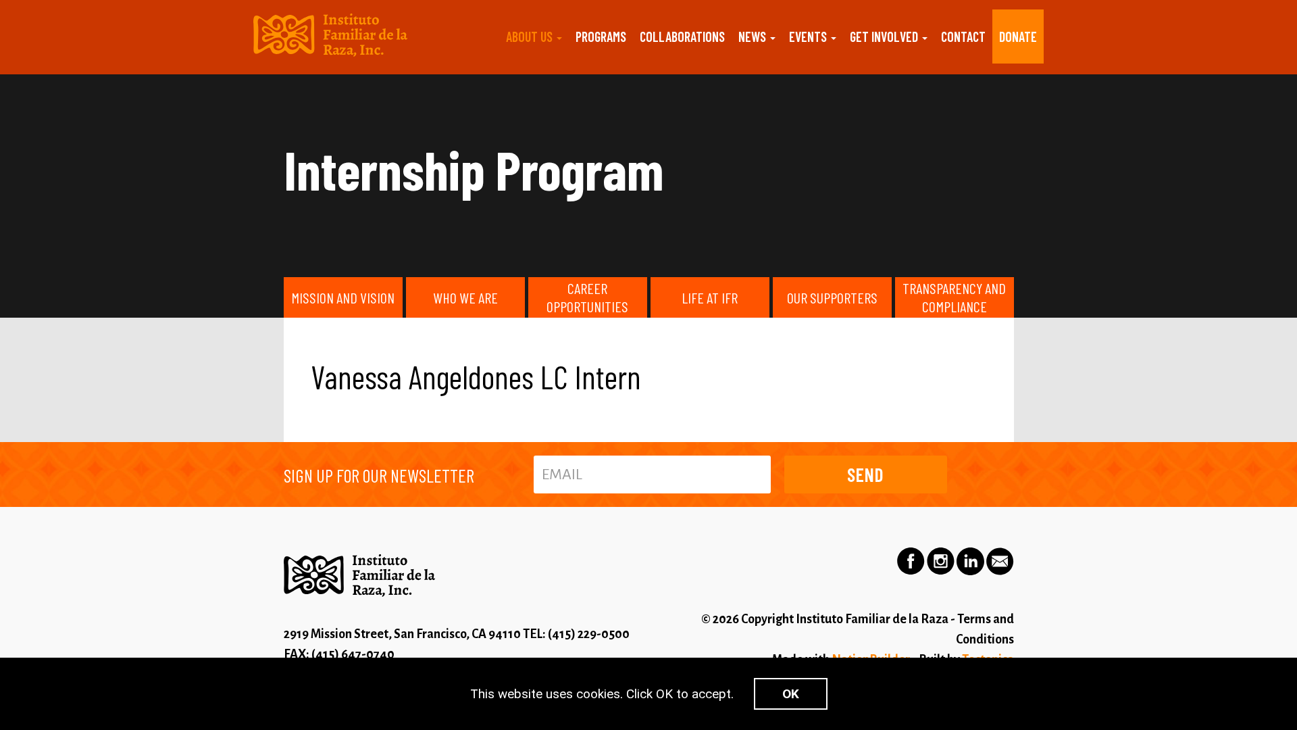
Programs (601, 36)
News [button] (753, 36)
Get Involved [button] (885, 36)
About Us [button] (530, 36)
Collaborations (682, 36)
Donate (1018, 36)
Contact (963, 36)
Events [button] (809, 36)
